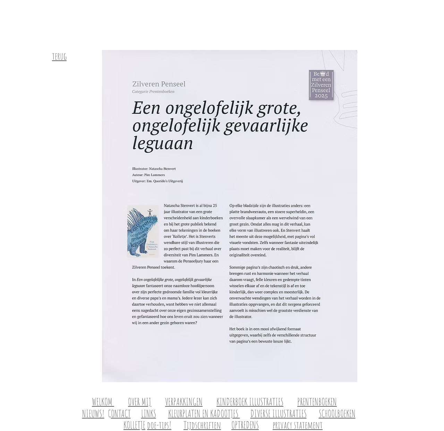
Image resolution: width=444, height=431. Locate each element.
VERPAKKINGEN (184, 402)
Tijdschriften (202, 425)
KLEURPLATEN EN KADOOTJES (204, 413)
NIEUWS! (93, 413)
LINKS (148, 413)
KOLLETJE (134, 425)
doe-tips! (159, 425)
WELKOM (103, 402)
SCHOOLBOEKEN (337, 413)
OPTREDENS (245, 425)
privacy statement (298, 425)
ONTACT (121, 413)
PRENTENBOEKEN (317, 402)
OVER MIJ (139, 402)
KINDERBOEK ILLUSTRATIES (249, 402)
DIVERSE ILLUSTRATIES (278, 413)
